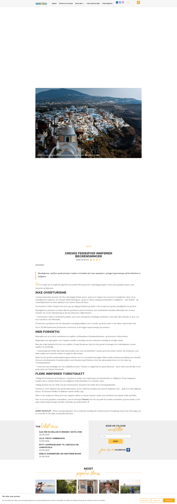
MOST (88, 468)
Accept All (169, 500)
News (54, 3)
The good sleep (93, 3)
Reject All (157, 500)
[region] (88, 499)
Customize (144, 500)
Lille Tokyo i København (52, 438)
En (128, 2)
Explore (78, 3)
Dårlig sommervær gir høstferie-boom (60, 454)
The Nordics (107, 3)
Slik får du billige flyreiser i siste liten (60, 432)
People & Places (66, 3)
